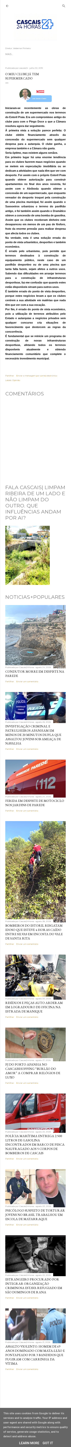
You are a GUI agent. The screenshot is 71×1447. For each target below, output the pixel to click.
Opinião (16, 380)
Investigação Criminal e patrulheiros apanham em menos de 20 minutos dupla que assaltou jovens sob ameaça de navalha (33, 734)
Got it (48, 1443)
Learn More (29, 1443)
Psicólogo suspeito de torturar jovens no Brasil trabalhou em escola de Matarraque (35, 1214)
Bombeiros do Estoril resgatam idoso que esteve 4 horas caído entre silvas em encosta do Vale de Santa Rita (34, 931)
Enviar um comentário (27, 681)
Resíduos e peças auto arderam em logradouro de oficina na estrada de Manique (34, 1007)
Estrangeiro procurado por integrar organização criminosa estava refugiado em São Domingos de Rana (33, 1285)
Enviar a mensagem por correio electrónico (36, 375)
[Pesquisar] (64, 5)
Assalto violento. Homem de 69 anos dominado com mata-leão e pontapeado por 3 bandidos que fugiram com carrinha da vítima (35, 1355)
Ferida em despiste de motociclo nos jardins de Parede (34, 803)
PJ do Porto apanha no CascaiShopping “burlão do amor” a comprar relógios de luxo (32, 1070)
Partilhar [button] (9, 375)
